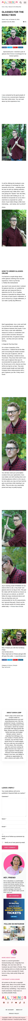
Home (3, 6)
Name (4, 819)
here (18, 101)
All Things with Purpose (18, 1017)
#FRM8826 (18, 585)
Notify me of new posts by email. (15, 842)
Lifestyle (15, 665)
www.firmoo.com (20, 656)
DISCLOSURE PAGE (10, 993)
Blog (6, 6)
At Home (9, 665)
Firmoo (12, 54)
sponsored (7, 667)
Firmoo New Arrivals (17, 606)
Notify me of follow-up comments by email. (13, 837)
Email (4, 826)
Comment (5, 796)
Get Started (14, 895)
